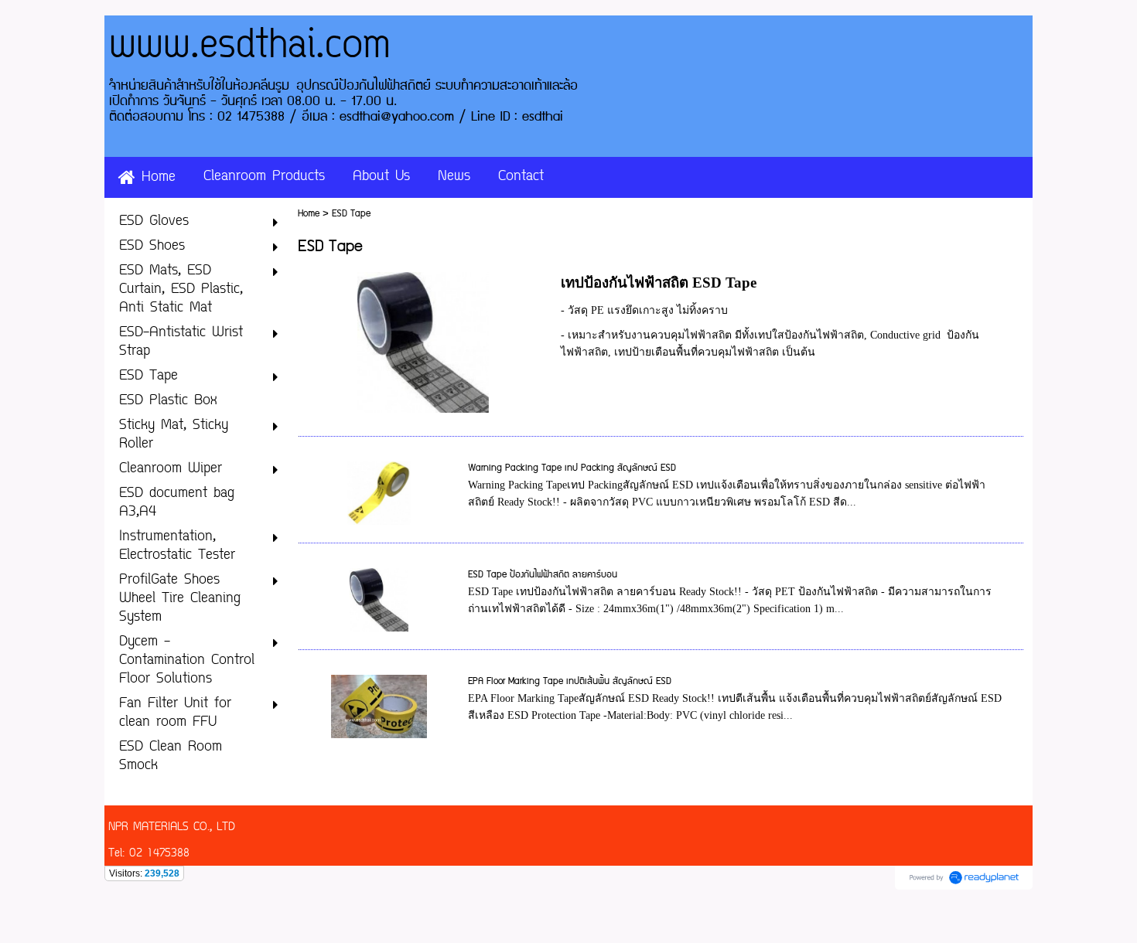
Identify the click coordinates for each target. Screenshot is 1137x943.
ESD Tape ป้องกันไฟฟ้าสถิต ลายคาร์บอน (542, 575)
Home (308, 214)
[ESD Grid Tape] (423, 339)
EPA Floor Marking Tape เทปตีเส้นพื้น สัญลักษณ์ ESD (569, 681)
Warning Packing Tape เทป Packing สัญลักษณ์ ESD (572, 468)
